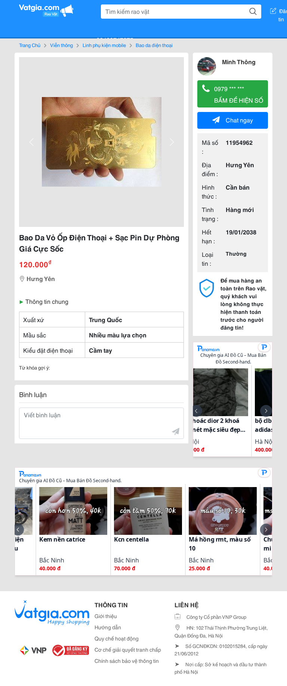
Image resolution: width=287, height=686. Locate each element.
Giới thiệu (106, 616)
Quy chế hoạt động (117, 638)
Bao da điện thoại (154, 44)
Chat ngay (239, 119)
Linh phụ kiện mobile (104, 44)
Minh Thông (239, 61)
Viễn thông (61, 44)
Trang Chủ (29, 44)
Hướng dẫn (108, 627)
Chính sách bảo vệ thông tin (127, 660)
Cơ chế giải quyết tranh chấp (128, 649)
